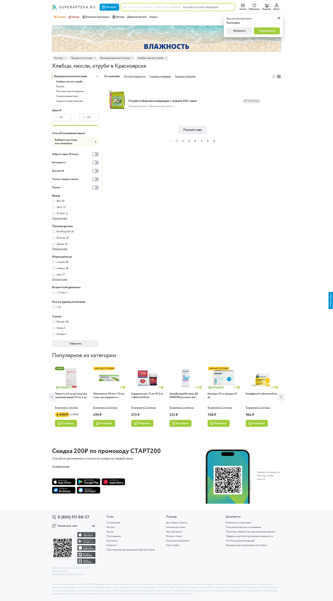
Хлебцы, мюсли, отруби (69, 82)
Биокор (63, 238)
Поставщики (113, 536)
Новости (111, 545)
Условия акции (61, 466)
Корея (61, 328)
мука (61, 274)
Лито (61, 207)
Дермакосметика (137, 17)
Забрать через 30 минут (65, 154)
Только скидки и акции (65, 179)
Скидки (61, 17)
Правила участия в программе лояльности (249, 536)
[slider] (52, 125)
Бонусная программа (97, 17)
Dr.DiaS (62, 213)
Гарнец (62, 244)
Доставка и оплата (176, 523)
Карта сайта (173, 545)
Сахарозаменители (67, 96)
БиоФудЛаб (65, 231)
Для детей (58, 171)
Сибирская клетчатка (160, 106)
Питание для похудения (70, 91)
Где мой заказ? (174, 532)
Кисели (60, 86)
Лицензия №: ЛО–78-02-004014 (68, 574)
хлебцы (62, 268)
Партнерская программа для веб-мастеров (130, 550)
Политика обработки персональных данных (250, 532)
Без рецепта (59, 162)
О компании (113, 523)
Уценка (153, 17)
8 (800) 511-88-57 (73, 517)
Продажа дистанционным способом (246, 545)
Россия (63, 322)
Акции (75, 17)
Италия (62, 334)
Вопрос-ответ (174, 536)
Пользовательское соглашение (243, 527)
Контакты (112, 541)
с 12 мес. (62, 292)
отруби (62, 262)
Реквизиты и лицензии (238, 523)
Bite (60, 201)
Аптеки (120, 17)
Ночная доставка (176, 527)
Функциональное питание (70, 76)
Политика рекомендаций (240, 541)
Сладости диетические (69, 101)
